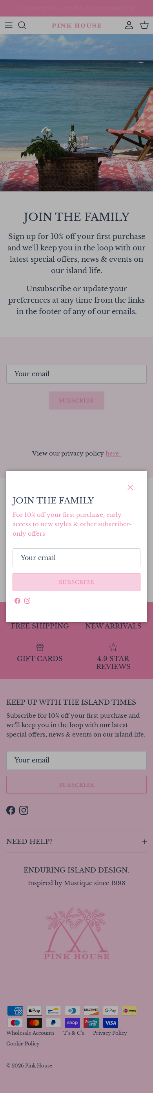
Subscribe (76, 582)
